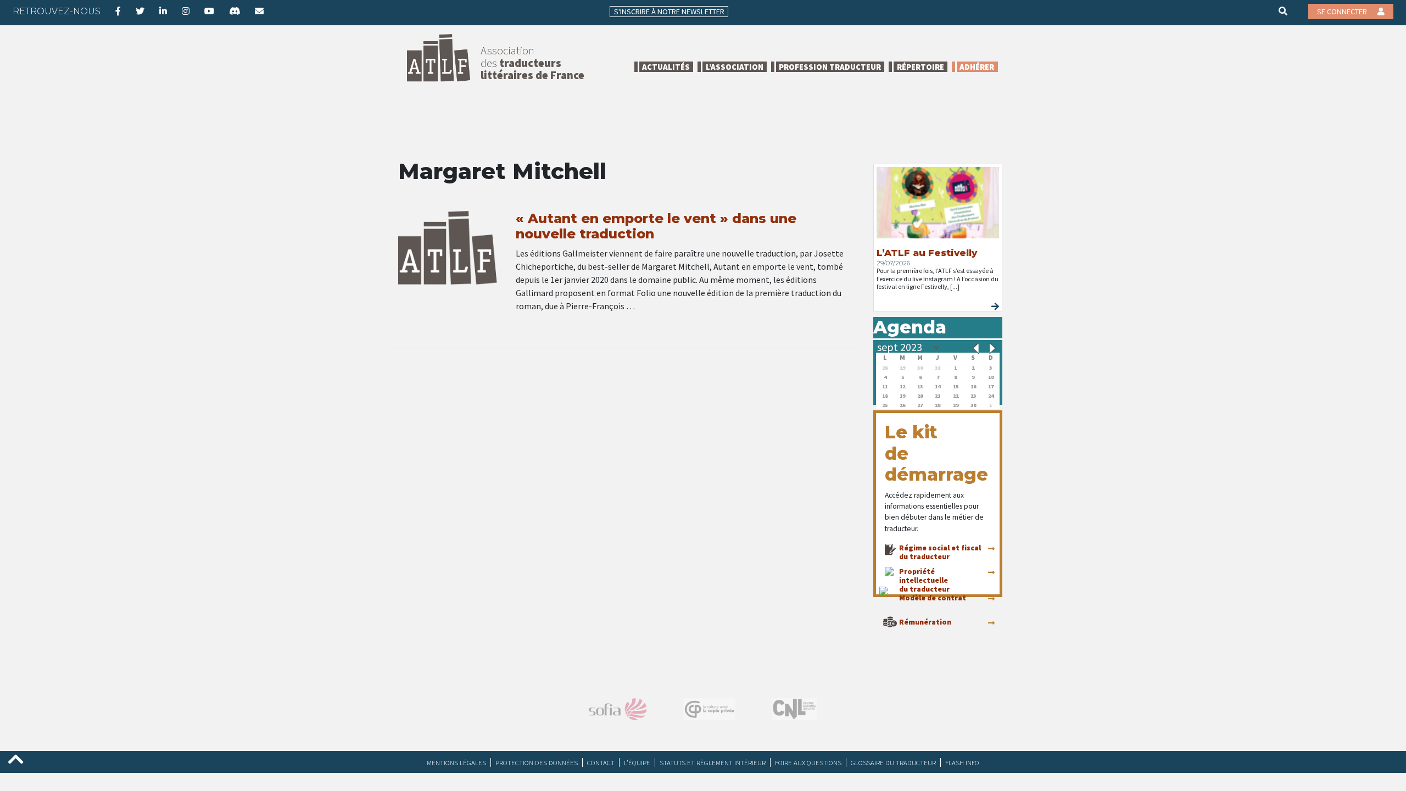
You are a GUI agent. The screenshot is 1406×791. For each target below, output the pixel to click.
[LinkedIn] (163, 10)
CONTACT (601, 762)
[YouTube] (209, 10)
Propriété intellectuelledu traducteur (924, 580)
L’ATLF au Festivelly (927, 252)
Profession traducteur (830, 67)
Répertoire (920, 67)
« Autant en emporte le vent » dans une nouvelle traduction (656, 226)
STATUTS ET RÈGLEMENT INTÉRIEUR (713, 762)
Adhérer (976, 67)
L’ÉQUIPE (637, 762)
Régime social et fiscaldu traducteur (940, 552)
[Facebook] (118, 10)
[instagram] (185, 10)
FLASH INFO (962, 762)
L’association (734, 67)
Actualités (666, 67)
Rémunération (925, 622)
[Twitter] (140, 10)
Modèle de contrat (932, 598)
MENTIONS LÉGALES (456, 762)
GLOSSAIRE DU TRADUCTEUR (893, 762)
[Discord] (234, 10)
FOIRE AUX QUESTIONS (808, 762)
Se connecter (1343, 11)
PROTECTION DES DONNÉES (536, 762)
